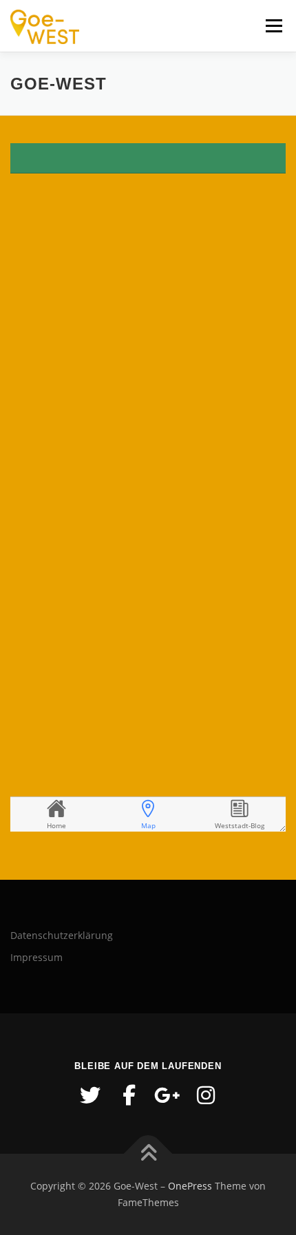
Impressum (36, 957)
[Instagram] (205, 1095)
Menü (273, 26)
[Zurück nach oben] (148, 1154)
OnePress (190, 1185)
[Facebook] (128, 1095)
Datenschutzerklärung (61, 935)
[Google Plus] (167, 1095)
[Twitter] (90, 1095)
